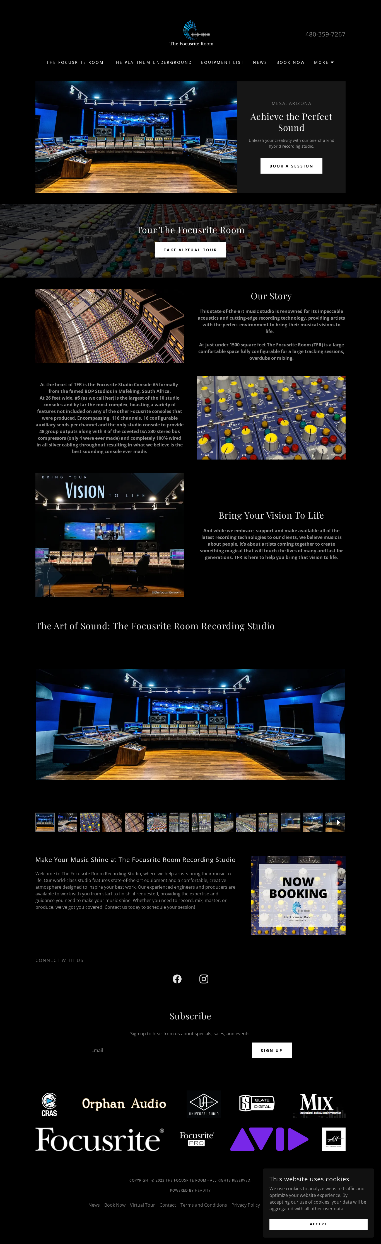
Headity (203, 1190)
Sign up (272, 1050)
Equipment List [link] (222, 62)
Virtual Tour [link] (142, 1205)
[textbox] (167, 1050)
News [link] (260, 62)
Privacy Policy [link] (246, 1205)
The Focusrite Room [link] (75, 62)
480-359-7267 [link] (325, 34)
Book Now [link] (290, 62)
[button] (324, 62)
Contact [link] (168, 1205)
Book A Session (291, 166)
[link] (190, 33)
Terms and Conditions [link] (203, 1205)
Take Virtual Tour (191, 249)
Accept (318, 1224)
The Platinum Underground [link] (152, 62)
